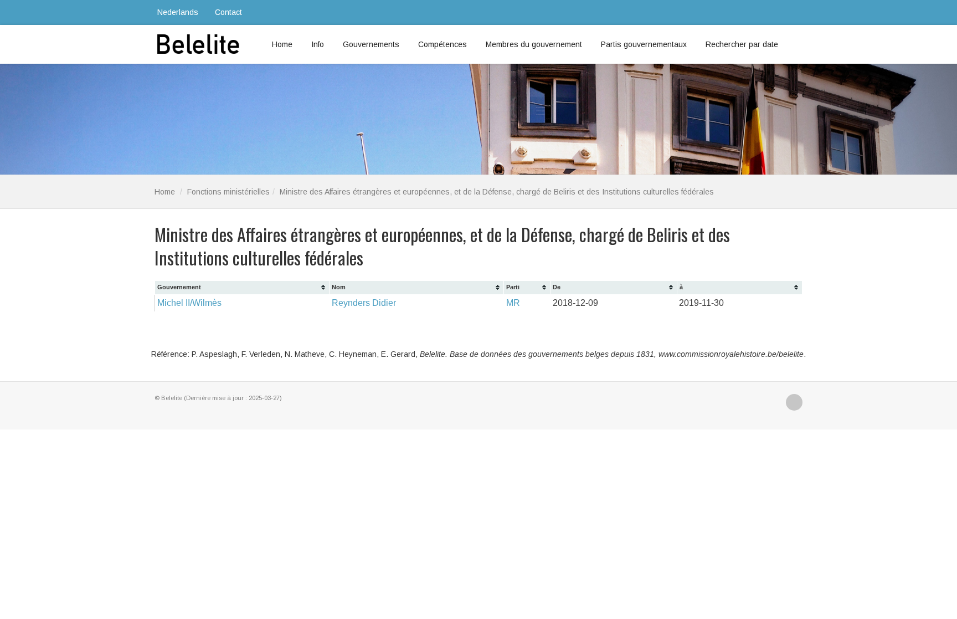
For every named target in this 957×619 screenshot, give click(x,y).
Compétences (442, 44)
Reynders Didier (364, 303)
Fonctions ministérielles (228, 191)
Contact (228, 12)
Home (282, 44)
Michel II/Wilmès (189, 303)
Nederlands (177, 12)
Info (317, 44)
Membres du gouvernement (534, 44)
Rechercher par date (742, 44)
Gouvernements (371, 44)
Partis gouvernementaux (644, 44)
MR (513, 303)
